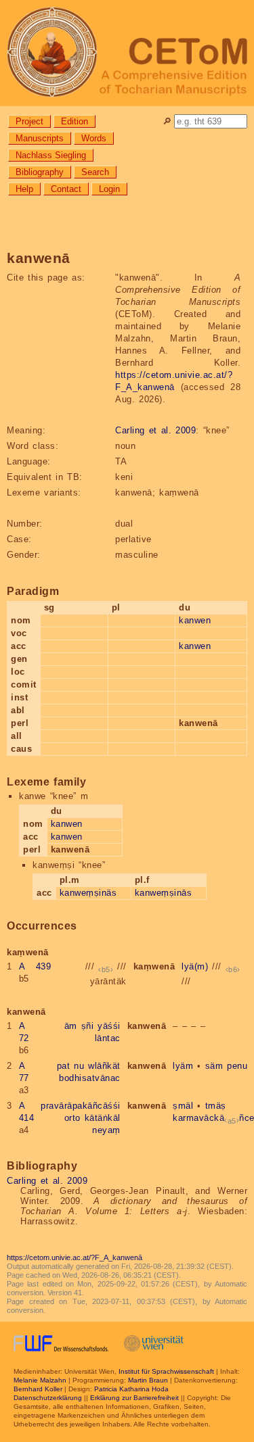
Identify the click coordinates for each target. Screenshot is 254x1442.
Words (93, 138)
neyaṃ (106, 1130)
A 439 (35, 966)
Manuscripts (40, 138)
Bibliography (40, 172)
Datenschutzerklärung (48, 1397)
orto (72, 1118)
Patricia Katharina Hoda (131, 1389)
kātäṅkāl (103, 1118)
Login (109, 189)
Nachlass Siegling (51, 155)
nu (79, 1066)
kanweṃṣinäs (88, 893)
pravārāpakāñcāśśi (81, 1106)
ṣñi (87, 1026)
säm (214, 1066)
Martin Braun (148, 1380)
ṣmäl (183, 1106)
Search (95, 172)
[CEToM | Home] (127, 53)
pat (63, 1066)
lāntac (108, 1038)
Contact (66, 189)
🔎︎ (167, 121)
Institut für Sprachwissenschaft (166, 1371)
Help (24, 189)
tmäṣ (215, 1106)
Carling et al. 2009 (155, 430)
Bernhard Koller (38, 1389)
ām (70, 1026)
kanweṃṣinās (163, 893)
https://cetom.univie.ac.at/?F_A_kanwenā (74, 1257)
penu (237, 1066)
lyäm (183, 1066)
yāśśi (109, 1026)
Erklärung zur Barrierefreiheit (134, 1397)
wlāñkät (104, 1066)
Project (29, 121)
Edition (74, 121)
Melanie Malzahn (40, 1380)
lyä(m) (195, 966)
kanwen (195, 620)
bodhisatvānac (90, 1078)
